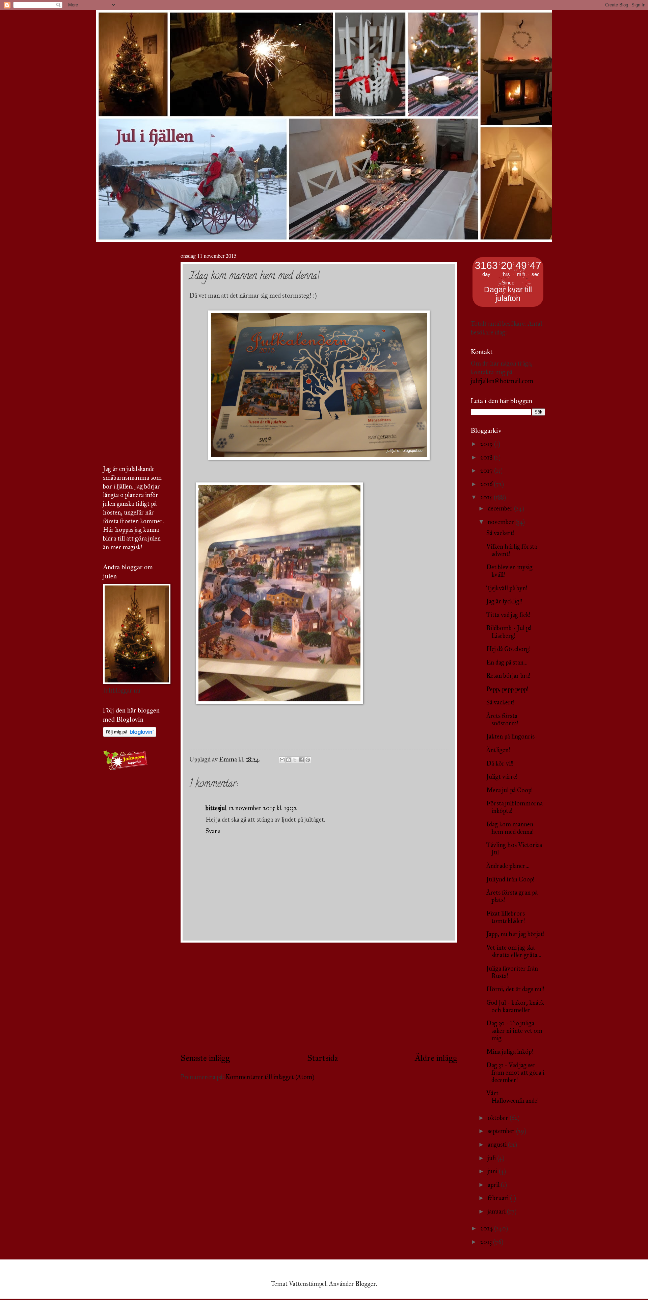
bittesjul (216, 808)
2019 (487, 444)
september (502, 1131)
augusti (498, 1144)
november (501, 522)
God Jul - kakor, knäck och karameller (515, 1006)
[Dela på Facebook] (301, 759)
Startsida (322, 1058)
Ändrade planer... (508, 866)
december (501, 508)
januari (497, 1211)
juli (492, 1158)
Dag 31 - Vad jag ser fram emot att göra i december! (515, 1072)
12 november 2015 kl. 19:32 (262, 808)
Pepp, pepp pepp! (507, 689)
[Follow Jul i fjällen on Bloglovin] (129, 735)
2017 (487, 470)
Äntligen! (498, 750)
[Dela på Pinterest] (307, 759)
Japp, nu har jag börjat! (515, 934)
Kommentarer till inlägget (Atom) (269, 1077)
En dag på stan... (507, 662)
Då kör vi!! (499, 763)
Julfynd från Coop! (510, 879)
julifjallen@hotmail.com (502, 381)
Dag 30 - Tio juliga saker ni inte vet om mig (514, 1031)
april (494, 1185)
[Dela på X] (295, 759)
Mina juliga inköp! (509, 1051)
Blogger (365, 1284)
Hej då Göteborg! (508, 649)
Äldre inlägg (436, 1058)
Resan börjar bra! (508, 675)
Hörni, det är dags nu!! (515, 989)
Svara (213, 831)
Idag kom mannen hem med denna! (510, 828)
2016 (487, 484)
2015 (487, 497)
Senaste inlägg (205, 1058)
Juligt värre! (501, 776)
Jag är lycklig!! (504, 601)
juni (493, 1171)
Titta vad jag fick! (508, 615)
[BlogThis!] (288, 759)
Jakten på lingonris (510, 736)
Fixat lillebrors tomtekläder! (505, 917)
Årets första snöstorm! (502, 719)
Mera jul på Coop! (509, 790)
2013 (486, 1242)
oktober (499, 1118)
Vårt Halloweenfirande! (512, 1097)
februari (499, 1198)
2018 (487, 457)
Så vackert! (500, 533)
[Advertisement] (319, 997)
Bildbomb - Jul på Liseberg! (509, 631)
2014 (487, 1228)
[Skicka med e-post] (282, 759)
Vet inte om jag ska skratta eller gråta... (513, 951)
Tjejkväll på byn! (506, 588)
